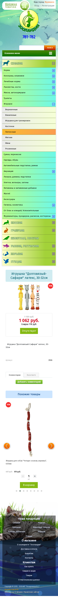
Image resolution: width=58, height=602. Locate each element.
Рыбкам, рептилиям (25, 246)
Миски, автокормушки (14, 92)
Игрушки (8, 104)
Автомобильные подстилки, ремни (21, 165)
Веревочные (11, 109)
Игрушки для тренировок (17, 120)
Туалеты (8, 98)
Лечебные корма (12, 81)
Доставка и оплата (29, 549)
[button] (16, 490)
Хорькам (17, 254)
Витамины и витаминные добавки (20, 188)
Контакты (29, 558)
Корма (7, 70)
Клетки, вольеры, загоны (16, 182)
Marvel (7, 193)
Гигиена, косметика (13, 205)
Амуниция (8, 171)
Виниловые (10, 115)
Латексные (10, 132)
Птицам (16, 261)
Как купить (29, 566)
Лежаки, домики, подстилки (17, 176)
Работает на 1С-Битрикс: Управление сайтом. (22, 592)
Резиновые (10, 148)
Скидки (29, 575)
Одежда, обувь (11, 160)
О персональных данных (29, 580)
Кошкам (16, 222)
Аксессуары (9, 199)
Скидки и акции (29, 571)
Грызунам (17, 230)
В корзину (29, 485)
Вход (36, 5)
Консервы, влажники (14, 75)
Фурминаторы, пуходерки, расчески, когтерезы (27, 216)
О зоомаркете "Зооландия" (29, 544)
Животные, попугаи (25, 238)
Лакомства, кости (12, 87)
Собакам (16, 63)
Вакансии (29, 553)
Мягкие (8, 137)
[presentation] (7, 446)
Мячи (7, 143)
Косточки (9, 126)
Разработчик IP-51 (11, 590)
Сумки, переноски (12, 154)
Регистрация (48, 5)
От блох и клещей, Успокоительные (21, 210)
